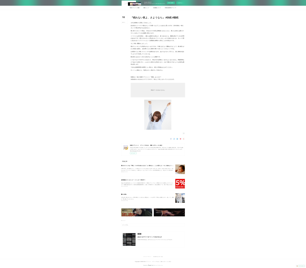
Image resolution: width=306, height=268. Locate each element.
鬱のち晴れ (124, 194)
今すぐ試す (170, 2)
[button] (134, 8)
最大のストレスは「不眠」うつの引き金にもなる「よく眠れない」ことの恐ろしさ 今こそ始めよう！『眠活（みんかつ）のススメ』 (154, 165)
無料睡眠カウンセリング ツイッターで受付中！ (133, 180)
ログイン (180, 3)
